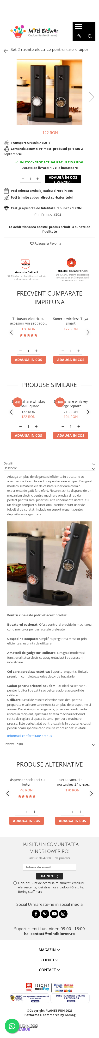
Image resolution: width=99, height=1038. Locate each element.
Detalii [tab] (8, 463)
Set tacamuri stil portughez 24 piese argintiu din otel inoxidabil (72, 782)
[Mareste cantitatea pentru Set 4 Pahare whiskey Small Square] (36, 426)
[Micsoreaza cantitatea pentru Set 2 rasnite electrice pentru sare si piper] (23, 179)
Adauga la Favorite (48, 243)
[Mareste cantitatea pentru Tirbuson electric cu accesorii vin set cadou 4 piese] (36, 351)
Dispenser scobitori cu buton (27, 782)
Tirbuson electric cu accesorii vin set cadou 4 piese (28, 320)
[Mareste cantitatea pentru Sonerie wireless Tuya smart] (78, 351)
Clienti (47, 959)
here (39, 891)
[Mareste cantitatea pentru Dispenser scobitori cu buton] (34, 812)
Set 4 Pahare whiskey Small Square (28, 403)
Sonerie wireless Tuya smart (70, 320)
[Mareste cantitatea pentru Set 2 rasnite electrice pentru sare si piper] (37, 179)
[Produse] (79, 28)
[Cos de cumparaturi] (79, 36)
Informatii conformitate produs (29, 736)
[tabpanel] (49, 92)
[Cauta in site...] (90, 36)
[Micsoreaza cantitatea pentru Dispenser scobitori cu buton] (18, 812)
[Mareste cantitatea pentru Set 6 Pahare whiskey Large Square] (78, 426)
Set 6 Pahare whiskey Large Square (71, 403)
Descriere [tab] (10, 468)
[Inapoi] (3, 51)
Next (91, 97)
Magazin (47, 949)
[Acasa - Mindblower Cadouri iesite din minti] (34, 31)
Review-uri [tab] (13, 744)
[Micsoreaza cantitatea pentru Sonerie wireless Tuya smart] (62, 351)
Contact (47, 969)
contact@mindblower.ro (52, 933)
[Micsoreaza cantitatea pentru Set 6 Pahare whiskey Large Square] (62, 426)
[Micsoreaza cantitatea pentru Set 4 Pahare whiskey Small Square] (20, 426)
